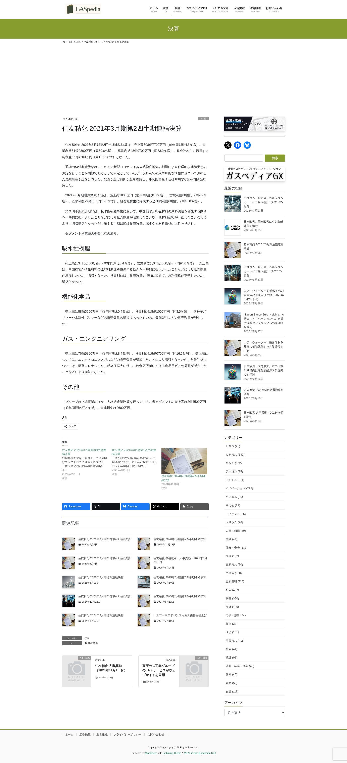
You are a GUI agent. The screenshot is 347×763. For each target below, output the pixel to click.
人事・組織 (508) (236, 530)
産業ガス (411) (235, 640)
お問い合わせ (155, 734)
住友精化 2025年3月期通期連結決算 (100, 577)
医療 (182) (232, 556)
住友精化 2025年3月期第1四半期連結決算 (179, 596)
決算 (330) (232, 598)
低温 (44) (231, 539)
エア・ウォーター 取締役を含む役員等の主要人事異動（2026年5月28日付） (264, 295)
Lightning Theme (172, 753)
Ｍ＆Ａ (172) (234, 463)
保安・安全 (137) (236, 547)
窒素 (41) (231, 649)
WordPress (151, 753)
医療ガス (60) (234, 564)
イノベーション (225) (239, 488)
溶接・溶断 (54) (236, 615)
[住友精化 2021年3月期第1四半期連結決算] (137, 462)
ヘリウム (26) (234, 522)
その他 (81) (233, 505)
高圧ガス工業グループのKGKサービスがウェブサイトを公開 (158, 670)
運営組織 (102, 734)
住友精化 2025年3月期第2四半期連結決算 (104, 596)
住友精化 (93, 643)
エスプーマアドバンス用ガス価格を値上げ (180, 615)
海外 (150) (232, 606)
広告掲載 (85, 734)
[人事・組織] (76, 664)
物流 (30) (231, 623)
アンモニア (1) (235, 479)
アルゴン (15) (234, 471)
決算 (203, 118)
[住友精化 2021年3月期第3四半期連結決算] (87, 464)
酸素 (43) (231, 674)
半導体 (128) (234, 573)
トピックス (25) (236, 513)
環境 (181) (232, 632)
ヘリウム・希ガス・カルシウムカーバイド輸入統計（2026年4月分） (263, 271)
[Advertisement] (173, 75)
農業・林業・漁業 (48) (240, 666)
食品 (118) (232, 691)
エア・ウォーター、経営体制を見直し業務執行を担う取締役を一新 (263, 346)
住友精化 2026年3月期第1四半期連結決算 (104, 558)
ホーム (69, 734)
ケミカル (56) (234, 497)
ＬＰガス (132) (235, 454)
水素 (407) (232, 590)
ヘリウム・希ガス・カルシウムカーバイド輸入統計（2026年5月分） (263, 202)
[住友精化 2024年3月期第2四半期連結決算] (184, 461)
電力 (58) (231, 683)
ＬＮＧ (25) (233, 446)
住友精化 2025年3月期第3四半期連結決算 (179, 577)
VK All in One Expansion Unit (200, 753)
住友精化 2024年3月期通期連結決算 (100, 615)
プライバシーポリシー (127, 734)
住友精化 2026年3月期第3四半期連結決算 (104, 539)
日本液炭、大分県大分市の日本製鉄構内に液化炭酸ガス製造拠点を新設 (263, 370)
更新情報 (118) (235, 581)
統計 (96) (231, 657)
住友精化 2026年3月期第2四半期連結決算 (179, 539)
